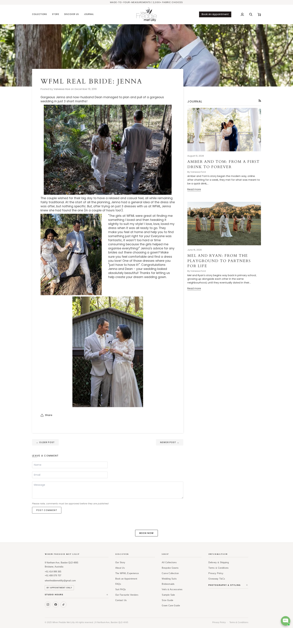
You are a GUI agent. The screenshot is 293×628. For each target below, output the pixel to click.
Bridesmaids (168, 584)
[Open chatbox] (285, 621)
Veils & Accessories (172, 589)
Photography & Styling (228, 585)
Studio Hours (77, 594)
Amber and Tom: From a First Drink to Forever (223, 164)
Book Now (146, 533)
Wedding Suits (169, 578)
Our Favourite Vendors (126, 595)
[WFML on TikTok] (63, 605)
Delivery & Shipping (218, 562)
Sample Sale (168, 595)
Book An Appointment (215, 14)
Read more (194, 189)
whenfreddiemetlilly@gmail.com (60, 580)
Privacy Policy (215, 573)
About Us (120, 568)
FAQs (118, 584)
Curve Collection (170, 573)
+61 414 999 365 (53, 571)
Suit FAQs (120, 589)
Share (48, 415)
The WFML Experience (127, 573)
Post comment (46, 510)
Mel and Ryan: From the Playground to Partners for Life (219, 261)
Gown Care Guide (171, 605)
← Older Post (45, 442)
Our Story (120, 562)
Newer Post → (169, 442)
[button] (41, 14)
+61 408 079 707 (53, 575)
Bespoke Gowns (170, 568)
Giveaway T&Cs (216, 578)
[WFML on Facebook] (56, 605)
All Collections (169, 562)
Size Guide (167, 600)
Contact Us (121, 600)
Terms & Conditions (218, 568)
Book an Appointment (126, 578)
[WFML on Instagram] (48, 605)
